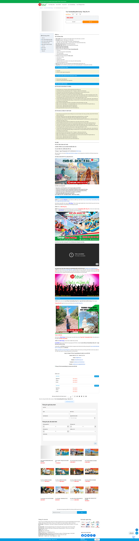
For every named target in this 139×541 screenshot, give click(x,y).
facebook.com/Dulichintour (79, 362)
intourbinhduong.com (79, 359)
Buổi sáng (43, 47)
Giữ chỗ (73, 21)
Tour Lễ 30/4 (58, 4)
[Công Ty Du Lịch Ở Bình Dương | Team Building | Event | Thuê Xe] (42, 4)
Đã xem (77, 13)
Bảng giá (43, 50)
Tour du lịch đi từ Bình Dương (48, 7)
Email (44, 411)
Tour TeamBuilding (71, 4)
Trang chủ (41, 7)
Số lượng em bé (72, 424)
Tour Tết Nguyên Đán (80, 4)
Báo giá (90, 21)
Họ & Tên (44, 407)
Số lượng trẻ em (45, 429)
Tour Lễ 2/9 (64, 4)
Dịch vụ (43, 37)
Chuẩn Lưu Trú (72, 429)
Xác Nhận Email (45, 415)
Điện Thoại (72, 411)
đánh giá (73, 13)
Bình (57, 347)
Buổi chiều (44, 49)
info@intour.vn (78, 357)
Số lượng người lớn (46, 424)
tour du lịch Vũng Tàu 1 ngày (69, 269)
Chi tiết (43, 46)
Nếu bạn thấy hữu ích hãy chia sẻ (59, 396)
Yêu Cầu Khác (45, 434)
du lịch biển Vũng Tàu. (78, 303)
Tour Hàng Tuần (51, 4)
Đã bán (80, 13)
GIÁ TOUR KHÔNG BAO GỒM (47, 39)
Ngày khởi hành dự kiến (73, 415)
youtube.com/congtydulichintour (91, 268)
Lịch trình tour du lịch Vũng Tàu (64, 349)
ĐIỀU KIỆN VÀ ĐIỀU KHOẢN (47, 44)
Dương (59, 347)
